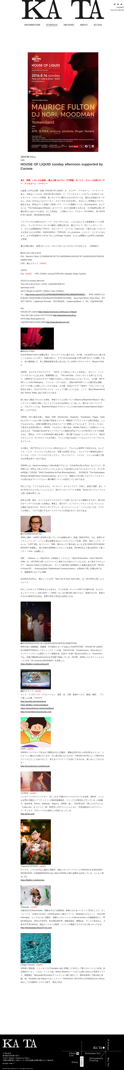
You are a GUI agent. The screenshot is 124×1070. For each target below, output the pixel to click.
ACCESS (98, 24)
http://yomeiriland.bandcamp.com (36, 712)
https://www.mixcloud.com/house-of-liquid (57, 312)
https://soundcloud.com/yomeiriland (37, 708)
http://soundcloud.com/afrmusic (35, 766)
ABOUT (84, 24)
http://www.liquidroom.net (57, 322)
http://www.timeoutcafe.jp (64, 315)
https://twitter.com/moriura (32, 880)
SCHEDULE (52, 24)
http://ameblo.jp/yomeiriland (33, 701)
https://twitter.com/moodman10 (35, 664)
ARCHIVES (69, 24)
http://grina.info (28, 814)
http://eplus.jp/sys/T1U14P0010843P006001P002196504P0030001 (55, 295)
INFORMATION (32, 24)
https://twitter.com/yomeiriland (34, 705)
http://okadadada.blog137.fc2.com (36, 928)
